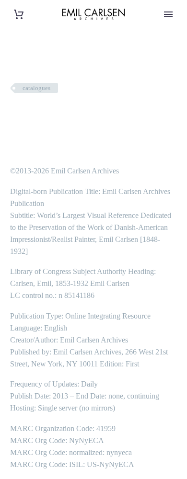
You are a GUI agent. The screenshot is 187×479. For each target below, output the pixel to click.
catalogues (36, 87)
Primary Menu (168, 14)
